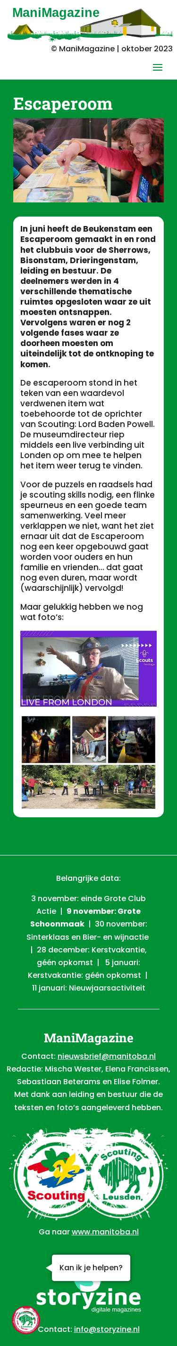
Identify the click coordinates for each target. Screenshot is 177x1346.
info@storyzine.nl (107, 1329)
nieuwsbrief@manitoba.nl (107, 1056)
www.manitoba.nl (105, 1231)
